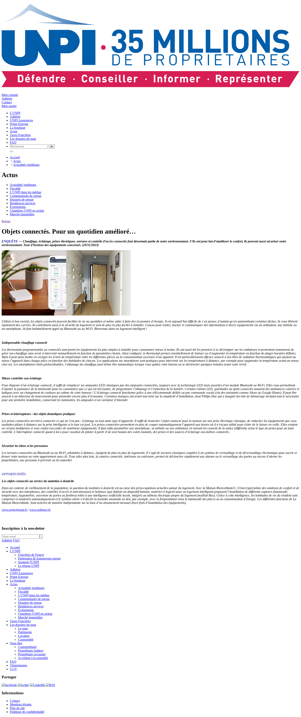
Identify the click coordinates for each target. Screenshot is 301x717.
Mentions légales (21, 704)
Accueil (15, 157)
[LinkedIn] (37, 685)
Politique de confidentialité (27, 712)
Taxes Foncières (20, 621)
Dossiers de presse (22, 199)
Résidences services (22, 203)
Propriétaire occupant (31, 654)
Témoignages (18, 665)
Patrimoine (25, 632)
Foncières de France (31, 554)
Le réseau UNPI (28, 566)
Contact (7, 102)
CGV (13, 669)
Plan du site (17, 708)
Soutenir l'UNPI (28, 562)
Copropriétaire (27, 647)
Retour (6, 221)
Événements (18, 207)
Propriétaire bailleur (30, 650)
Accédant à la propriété (33, 658)
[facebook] (9, 685)
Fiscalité (15, 188)
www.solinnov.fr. (40, 509)
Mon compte (10, 95)
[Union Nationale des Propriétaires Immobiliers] (150, 85)
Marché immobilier (22, 214)
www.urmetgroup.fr (15, 509)
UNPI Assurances (21, 573)
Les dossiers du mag (23, 625)
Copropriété (25, 639)
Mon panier (9, 106)
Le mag (23, 628)
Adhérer (7, 98)
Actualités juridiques (26, 164)
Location (23, 636)
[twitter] (23, 685)
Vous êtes (16, 643)
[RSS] (50, 685)
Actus (17, 161)
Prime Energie (19, 577)
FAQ (16, 540)
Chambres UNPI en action (27, 210)
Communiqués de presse (25, 196)
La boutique (17, 580)
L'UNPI (15, 551)
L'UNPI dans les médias (25, 192)
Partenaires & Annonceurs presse (39, 558)
